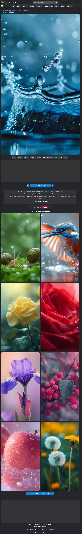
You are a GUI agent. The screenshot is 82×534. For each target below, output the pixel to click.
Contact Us (44, 524)
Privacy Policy (30, 529)
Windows (10, 12)
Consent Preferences (48, 529)
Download (40, 185)
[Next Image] (52, 185)
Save (45, 207)
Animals (32, 6)
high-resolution (47, 157)
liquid (55, 157)
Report (49, 524)
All (13, 6)
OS (5, 12)
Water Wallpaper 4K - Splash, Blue (9, 2)
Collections (69, 6)
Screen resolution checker (40, 201)
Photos (54, 194)
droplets (20, 157)
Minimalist (39, 6)
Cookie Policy (38, 529)
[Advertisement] (40, 171)
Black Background (48, 6)
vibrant (26, 157)
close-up (33, 157)
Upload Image (37, 526)
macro (65, 157)
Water (44, 194)
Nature (18, 6)
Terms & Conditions (34, 524)
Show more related (40, 493)
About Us (44, 526)
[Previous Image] (28, 185)
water (14, 157)
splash (39, 157)
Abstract (25, 6)
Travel (62, 6)
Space (56, 6)
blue (60, 157)
